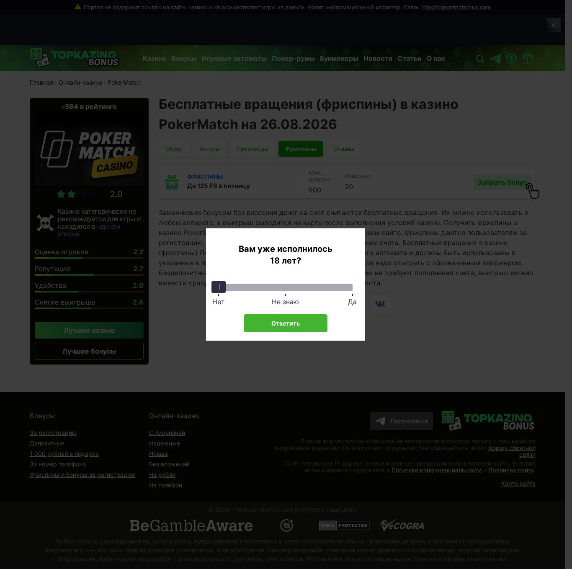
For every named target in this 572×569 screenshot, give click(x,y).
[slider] (218, 287)
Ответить (285, 323)
